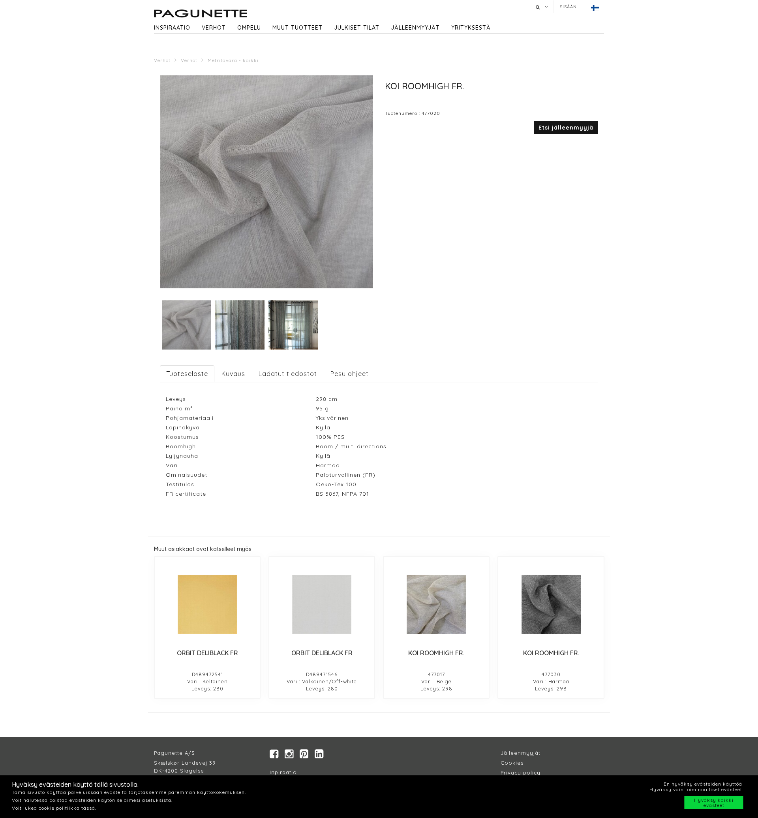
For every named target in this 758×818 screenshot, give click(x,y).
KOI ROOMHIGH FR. (436, 653)
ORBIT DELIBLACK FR (207, 653)
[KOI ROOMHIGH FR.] (436, 604)
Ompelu (249, 27)
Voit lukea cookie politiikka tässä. (54, 808)
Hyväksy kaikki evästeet (714, 802)
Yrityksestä (471, 27)
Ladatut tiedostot (288, 374)
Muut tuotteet (297, 27)
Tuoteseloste (187, 374)
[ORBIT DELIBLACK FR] (207, 604)
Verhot (214, 27)
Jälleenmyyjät (415, 27)
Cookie (511, 763)
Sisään (568, 6)
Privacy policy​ (520, 772)
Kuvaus (233, 374)
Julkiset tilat (356, 27)
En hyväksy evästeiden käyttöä (703, 783)
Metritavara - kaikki (233, 60)
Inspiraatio (172, 27)
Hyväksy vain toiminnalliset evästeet (695, 789)
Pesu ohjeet (349, 374)
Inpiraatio (283, 772)
